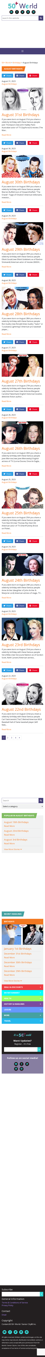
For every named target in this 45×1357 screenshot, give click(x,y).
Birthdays (17, 62)
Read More (6, 135)
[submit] (41, 800)
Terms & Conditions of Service (15, 1302)
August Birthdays (13, 69)
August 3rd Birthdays (15, 839)
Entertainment (22, 993)
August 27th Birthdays (21, 381)
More (22, 1015)
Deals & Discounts (22, 987)
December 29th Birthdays (18, 971)
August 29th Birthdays (21, 249)
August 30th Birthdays (21, 182)
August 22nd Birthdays (21, 709)
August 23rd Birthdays (21, 644)
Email (4, 1315)
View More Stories (12, 849)
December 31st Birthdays (18, 953)
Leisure (22, 1009)
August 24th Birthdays (21, 580)
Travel (22, 1021)
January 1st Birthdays (17, 948)
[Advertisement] (22, 33)
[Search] (41, 18)
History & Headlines (22, 1004)
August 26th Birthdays (21, 448)
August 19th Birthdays (16, 822)
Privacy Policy (7, 1305)
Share (8, 75)
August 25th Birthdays (21, 512)
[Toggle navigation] (22, 51)
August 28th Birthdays (21, 313)
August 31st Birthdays (20, 114)
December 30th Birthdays (18, 962)
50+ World (6, 62)
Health (22, 998)
